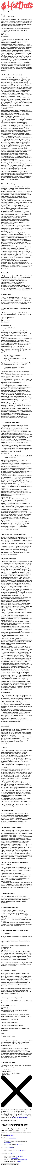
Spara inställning (14, 1164)
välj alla (5, 1135)
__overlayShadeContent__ (8, 1070)
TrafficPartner (13, 1161)
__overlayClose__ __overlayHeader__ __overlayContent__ (11, 1073)
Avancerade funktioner (15, 1150)
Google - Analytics (14, 1156)
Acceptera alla (4, 1164)
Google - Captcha (14, 1144)
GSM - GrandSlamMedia (16, 1159)
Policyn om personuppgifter (19, 1117)
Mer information (5, 1120)
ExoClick (12, 1158)
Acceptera (13, 1120)
